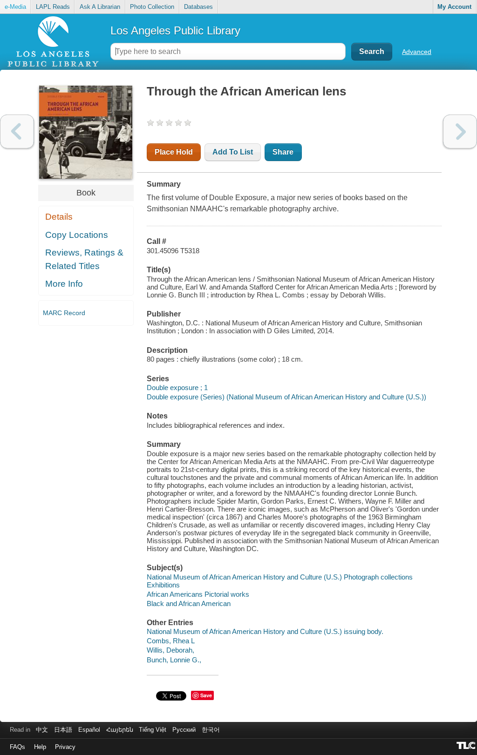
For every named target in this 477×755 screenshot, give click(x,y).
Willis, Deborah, (170, 650)
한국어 (211, 729)
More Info (64, 284)
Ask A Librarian (100, 6)
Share (283, 152)
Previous (17, 131)
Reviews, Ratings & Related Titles (84, 259)
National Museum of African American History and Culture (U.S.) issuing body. (265, 631)
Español (89, 729)
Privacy (65, 746)
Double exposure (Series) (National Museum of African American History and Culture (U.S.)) (286, 397)
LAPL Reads (53, 6)
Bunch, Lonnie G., (174, 660)
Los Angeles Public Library (175, 30)
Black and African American (189, 603)
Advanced (416, 51)
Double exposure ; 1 (177, 387)
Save (206, 695)
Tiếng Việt (152, 729)
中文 (42, 729)
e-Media (15, 6)
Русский (184, 729)
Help (40, 746)
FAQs (17, 746)
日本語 (63, 729)
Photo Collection (152, 6)
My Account (454, 6)
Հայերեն (119, 729)
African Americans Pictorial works (198, 594)
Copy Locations (76, 235)
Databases (198, 6)
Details (59, 217)
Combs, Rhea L (171, 641)
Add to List (232, 152)
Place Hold (174, 152)
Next (460, 131)
